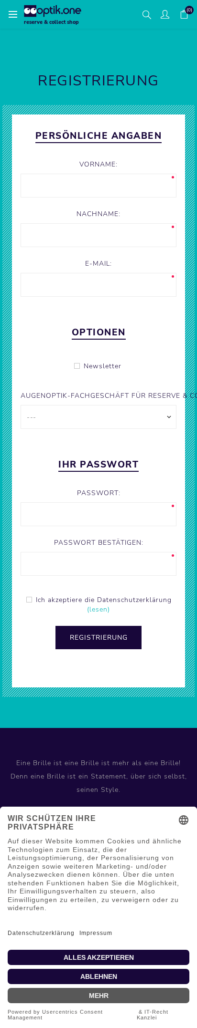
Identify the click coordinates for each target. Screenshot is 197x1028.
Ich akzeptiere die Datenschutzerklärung (104, 599)
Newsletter (102, 366)
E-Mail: (98, 263)
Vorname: (98, 164)
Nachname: (98, 213)
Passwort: (98, 493)
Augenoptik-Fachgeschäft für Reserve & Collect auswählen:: (98, 395)
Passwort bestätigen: (98, 542)
